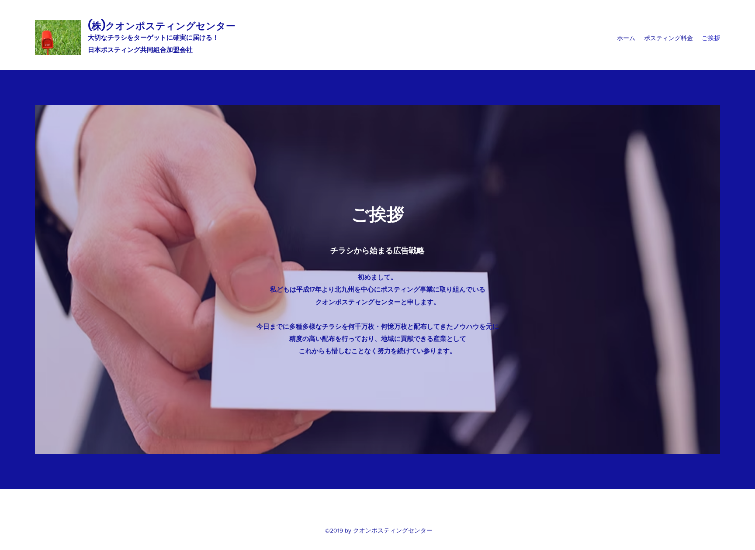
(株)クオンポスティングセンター (162, 26)
